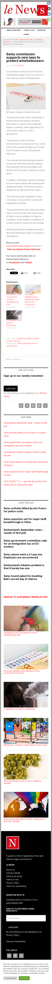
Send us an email (14, 876)
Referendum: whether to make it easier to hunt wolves (25, 745)
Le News (26, 10)
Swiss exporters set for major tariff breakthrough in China (25, 521)
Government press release (18, 246)
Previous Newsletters (16, 941)
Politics (17, 341)
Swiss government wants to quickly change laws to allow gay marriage (24, 820)
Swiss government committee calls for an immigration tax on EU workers (25, 543)
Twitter (28, 262)
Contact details (13, 873)
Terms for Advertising (16, 886)
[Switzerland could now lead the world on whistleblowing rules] (14, 289)
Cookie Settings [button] (10, 978)
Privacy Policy (12, 883)
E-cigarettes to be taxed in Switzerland (19, 709)
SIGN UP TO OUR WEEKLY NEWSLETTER (25, 597)
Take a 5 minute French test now (23, 249)
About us (10, 869)
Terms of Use (12, 879)
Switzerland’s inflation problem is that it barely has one (24, 567)
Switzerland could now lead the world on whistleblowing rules (13, 299)
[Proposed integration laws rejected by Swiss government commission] (33, 289)
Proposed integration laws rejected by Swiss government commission (32, 299)
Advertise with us (14, 900)
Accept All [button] (24, 978)
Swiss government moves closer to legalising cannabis (22, 782)
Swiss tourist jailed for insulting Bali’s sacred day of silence (23, 577)
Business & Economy (25, 338)
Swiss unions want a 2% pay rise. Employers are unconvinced (23, 556)
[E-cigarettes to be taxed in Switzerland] (14, 315)
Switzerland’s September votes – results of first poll (24, 531)
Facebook (14, 262)
